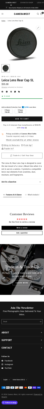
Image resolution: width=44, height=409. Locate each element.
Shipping (4, 87)
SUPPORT (7, 340)
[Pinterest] (11, 91)
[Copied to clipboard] (19, 91)
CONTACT (7, 347)
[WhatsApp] (15, 91)
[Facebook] (3, 91)
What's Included (33, 195)
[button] (22, 282)
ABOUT (5, 332)
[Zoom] (38, 28)
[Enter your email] (40, 321)
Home (3, 21)
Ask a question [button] (22, 233)
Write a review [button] (22, 228)
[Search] (38, 14)
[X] (7, 91)
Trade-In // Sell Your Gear (23, 155)
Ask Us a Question (9, 182)
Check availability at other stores (22, 140)
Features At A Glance (14, 195)
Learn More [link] (32, 107)
